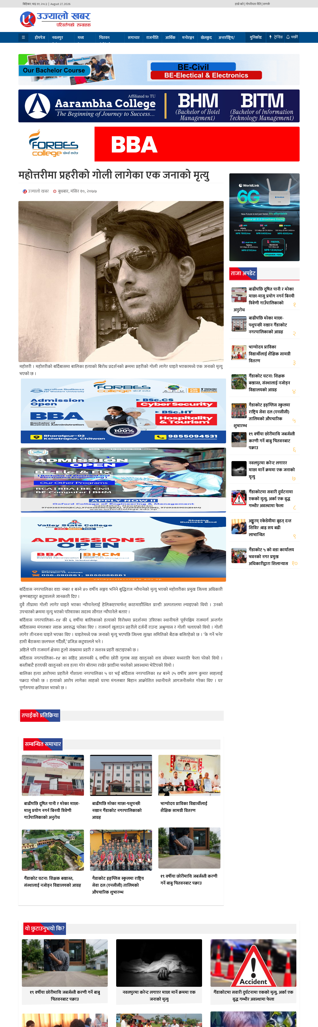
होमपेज (40, 38)
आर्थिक (170, 38)
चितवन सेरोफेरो (105, 41)
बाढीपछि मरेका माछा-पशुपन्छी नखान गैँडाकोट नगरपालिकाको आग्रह (117, 810)
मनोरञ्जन (188, 38)
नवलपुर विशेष (57, 41)
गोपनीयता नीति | (254, 4)
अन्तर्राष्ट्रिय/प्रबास (226, 41)
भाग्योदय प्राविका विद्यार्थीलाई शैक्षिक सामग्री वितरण (184, 807)
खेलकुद (206, 38)
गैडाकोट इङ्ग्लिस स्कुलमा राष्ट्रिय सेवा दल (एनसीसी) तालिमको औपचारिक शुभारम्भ (118, 885)
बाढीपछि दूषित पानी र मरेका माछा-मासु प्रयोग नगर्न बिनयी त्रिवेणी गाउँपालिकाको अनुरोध (52, 810)
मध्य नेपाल (82, 41)
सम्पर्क (266, 4)
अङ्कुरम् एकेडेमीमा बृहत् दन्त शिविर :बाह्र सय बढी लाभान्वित (270, 527)
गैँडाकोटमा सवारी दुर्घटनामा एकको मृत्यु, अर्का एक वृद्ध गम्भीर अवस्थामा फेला (271, 499)
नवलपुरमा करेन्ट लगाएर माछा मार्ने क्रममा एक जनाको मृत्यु (272, 470)
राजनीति (152, 38)
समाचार (134, 38)
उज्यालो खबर (38, 191)
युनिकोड (256, 37)
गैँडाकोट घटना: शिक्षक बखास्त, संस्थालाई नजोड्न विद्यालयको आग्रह (52, 882)
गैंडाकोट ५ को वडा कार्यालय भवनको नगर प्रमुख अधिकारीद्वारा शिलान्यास (271, 556)
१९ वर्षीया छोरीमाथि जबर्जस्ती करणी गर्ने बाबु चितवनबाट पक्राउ (189, 880)
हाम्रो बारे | (240, 4)
